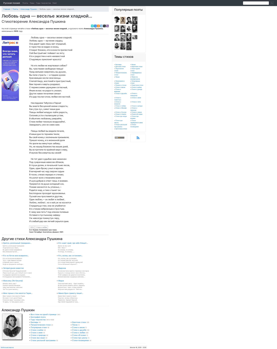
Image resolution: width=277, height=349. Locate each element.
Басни (134, 64)
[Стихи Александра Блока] (123, 20)
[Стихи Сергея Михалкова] (123, 37)
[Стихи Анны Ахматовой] (117, 20)
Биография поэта (38, 317)
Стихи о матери (137, 106)
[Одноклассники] (98, 26)
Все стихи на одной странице (43, 314)
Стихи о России (120, 112)
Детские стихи (120, 66)
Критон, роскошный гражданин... (17, 243)
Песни (74, 325)
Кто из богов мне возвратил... (16, 255)
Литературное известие (13, 268)
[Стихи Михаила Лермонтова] (135, 28)
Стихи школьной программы (43, 340)
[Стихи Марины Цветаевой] (129, 46)
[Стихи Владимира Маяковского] (117, 37)
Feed (54, 3)
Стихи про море (38, 338)
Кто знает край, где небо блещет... (73, 243)
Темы (32, 3)
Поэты (25, 3)
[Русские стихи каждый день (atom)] (138, 138)
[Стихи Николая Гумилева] (135, 20)
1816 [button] (32, 227)
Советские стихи (137, 85)
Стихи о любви (41, 227)
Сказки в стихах (120, 85)
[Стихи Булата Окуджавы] (135, 37)
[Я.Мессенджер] (92, 26)
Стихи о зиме (37, 332)
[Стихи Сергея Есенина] (123, 28)
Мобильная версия (7, 347)
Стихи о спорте (120, 114)
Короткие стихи (79, 322)
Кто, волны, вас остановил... (70, 255)
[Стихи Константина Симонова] (123, 46)
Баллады (34, 322)
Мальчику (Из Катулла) (13, 281)
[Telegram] (101, 26)
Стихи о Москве (120, 108)
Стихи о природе (38, 335)
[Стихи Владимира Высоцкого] (129, 20)
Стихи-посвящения (80, 340)
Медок (61, 281)
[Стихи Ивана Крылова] (129, 28)
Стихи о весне (78, 327)
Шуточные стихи (121, 129)
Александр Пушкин (28, 9)
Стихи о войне (37, 330)
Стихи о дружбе (79, 330)
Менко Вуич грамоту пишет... (70, 293)
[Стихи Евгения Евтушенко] (117, 28)
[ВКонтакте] (95, 26)
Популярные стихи (39, 327)
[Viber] (107, 26)
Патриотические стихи (41, 325)
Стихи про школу (79, 338)
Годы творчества (43, 3)
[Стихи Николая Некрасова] (129, 37)
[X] (104, 26)
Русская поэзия (11, 3)
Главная (6, 9)
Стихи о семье (137, 112)
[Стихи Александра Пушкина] (117, 46)
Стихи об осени (79, 335)
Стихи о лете (136, 102)
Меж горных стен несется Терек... (17, 293)
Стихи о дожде (137, 89)
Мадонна (62, 268)
